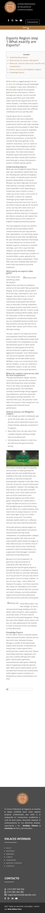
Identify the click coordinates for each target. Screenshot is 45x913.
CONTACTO (10, 866)
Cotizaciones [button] (32, 22)
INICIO (8, 848)
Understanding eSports (19, 57)
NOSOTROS (10, 851)
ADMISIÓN (10, 854)
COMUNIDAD (11, 860)
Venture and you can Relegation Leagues (25, 69)
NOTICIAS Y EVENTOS (14, 863)
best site (12, 84)
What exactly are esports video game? (24, 60)
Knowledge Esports (17, 72)
